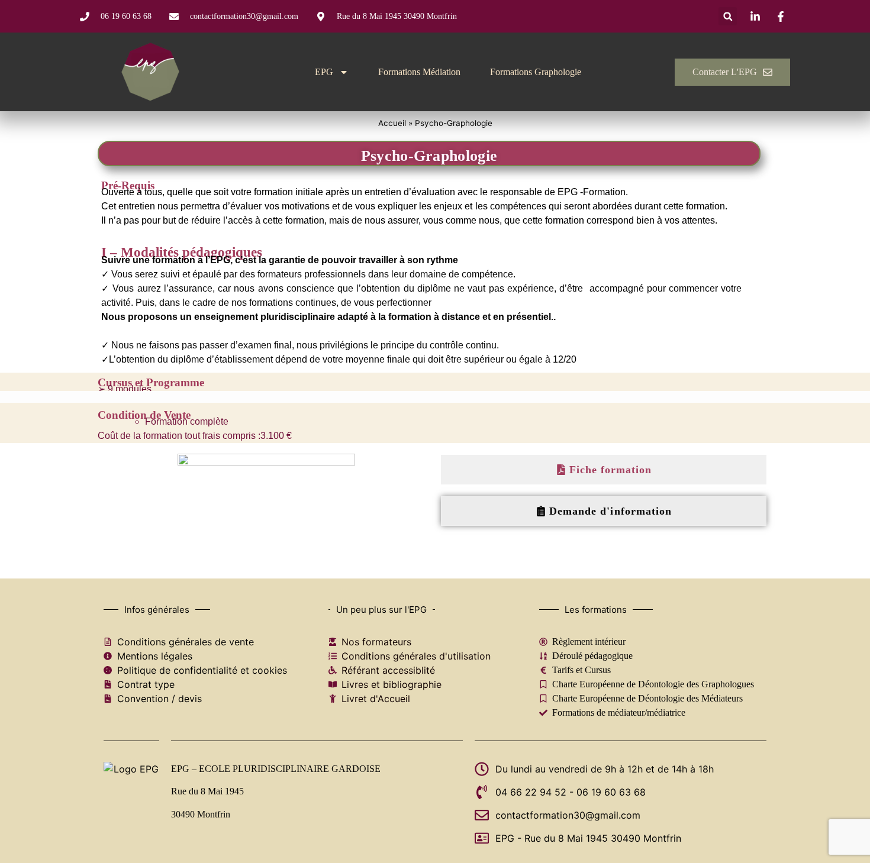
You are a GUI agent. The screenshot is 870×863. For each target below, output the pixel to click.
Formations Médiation (419, 72)
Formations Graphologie (535, 72)
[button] (727, 16)
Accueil (392, 123)
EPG (324, 72)
